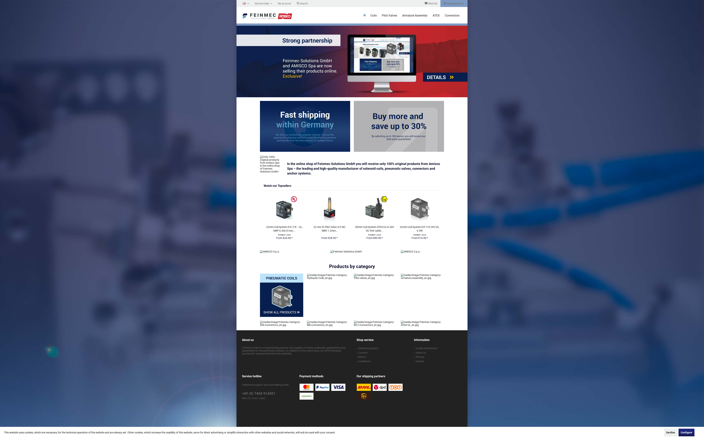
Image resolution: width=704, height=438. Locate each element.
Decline (670, 432)
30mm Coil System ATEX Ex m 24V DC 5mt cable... (374, 229)
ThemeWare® (384, 411)
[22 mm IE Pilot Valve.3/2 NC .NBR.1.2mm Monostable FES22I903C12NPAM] (329, 209)
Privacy (420, 348)
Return (362, 348)
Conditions (364, 352)
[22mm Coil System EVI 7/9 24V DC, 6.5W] (419, 209)
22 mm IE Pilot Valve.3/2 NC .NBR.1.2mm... (329, 229)
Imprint (420, 352)
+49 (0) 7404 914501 (258, 385)
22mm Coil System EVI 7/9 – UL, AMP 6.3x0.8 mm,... (284, 229)
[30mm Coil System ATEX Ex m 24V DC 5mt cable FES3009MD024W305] (374, 209)
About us (421, 343)
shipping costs (355, 407)
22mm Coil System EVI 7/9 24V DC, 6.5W (419, 229)
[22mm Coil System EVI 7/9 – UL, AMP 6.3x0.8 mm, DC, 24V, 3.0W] (284, 209)
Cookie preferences (426, 339)
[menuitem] (453, 3)
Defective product (368, 339)
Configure (686, 432)
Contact (363, 343)
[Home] (365, 15)
